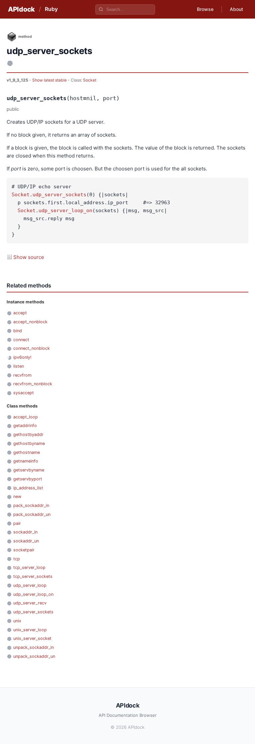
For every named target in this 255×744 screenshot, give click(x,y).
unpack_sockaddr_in (33, 647)
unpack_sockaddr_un (34, 656)
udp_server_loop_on (65, 211)
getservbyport (27, 478)
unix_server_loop (30, 629)
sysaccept (23, 392)
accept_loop (25, 416)
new (17, 496)
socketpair (24, 549)
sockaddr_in (25, 531)
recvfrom (22, 375)
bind (17, 330)
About (236, 9)
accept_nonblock (30, 321)
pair (17, 523)
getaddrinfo (25, 425)
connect (21, 339)
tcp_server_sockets (32, 576)
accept (20, 312)
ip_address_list (28, 487)
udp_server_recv (29, 602)
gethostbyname (29, 443)
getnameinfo (25, 461)
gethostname (26, 452)
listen (18, 366)
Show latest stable (50, 80)
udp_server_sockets (59, 195)
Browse (205, 9)
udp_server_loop (29, 585)
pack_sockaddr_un (31, 514)
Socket (89, 80)
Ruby (51, 9)
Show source (28, 257)
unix (17, 620)
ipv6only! (22, 357)
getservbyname (28, 469)
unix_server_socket (32, 638)
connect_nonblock (31, 348)
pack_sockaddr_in (31, 505)
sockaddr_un (26, 540)
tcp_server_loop (29, 567)
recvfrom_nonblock (32, 383)
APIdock (21, 9)
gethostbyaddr (28, 434)
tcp (16, 558)
